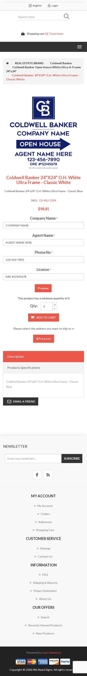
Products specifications (23, 367)
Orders (45, 514)
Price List (44, 338)
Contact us (45, 556)
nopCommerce (51, 652)
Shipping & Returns (45, 582)
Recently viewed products (45, 625)
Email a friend (24, 401)
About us (45, 599)
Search (68, 17)
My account (45, 505)
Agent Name (42, 235)
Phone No (43, 252)
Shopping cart (45, 530)
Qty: (34, 306)
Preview (43, 288)
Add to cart (46, 317)
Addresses (45, 522)
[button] (79, 46)
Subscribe (72, 458)
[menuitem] (43, 508)
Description (15, 356)
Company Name (43, 218)
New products (45, 633)
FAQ (45, 574)
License (43, 269)
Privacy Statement (45, 590)
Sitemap (45, 548)
